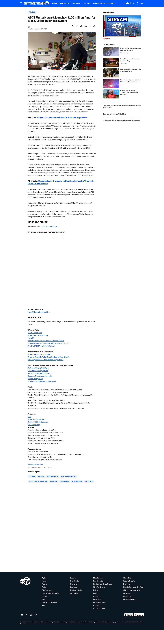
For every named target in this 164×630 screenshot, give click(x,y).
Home (44, 581)
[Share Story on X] (76, 26)
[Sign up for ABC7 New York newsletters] (36, 615)
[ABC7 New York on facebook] (22, 615)
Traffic (44, 587)
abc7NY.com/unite (50, 226)
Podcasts (96, 605)
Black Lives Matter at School (39, 354)
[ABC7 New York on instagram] (31, 615)
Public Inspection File (94, 622)
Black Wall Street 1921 (36, 419)
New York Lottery (98, 581)
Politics (95, 590)
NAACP (31, 338)
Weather (44, 584)
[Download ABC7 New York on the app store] (128, 614)
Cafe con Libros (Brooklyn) (38, 368)
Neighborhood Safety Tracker (102, 584)
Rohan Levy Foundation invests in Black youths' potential (62, 117)
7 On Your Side (47, 590)
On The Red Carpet (99, 602)
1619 (29, 416)
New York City (65, 3)
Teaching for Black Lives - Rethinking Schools (45, 359)
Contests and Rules (129, 599)
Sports (95, 596)
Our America (97, 599)
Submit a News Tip (129, 581)
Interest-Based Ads (83, 622)
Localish (44, 596)
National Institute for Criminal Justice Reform (46, 340)
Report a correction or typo (35, 464)
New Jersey (76, 3)
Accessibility (127, 596)
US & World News (99, 587)
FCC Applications (106, 622)
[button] (21, 3)
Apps (43, 605)
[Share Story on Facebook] (72, 26)
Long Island (86, 3)
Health (95, 593)
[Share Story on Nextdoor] (85, 26)
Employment (127, 584)
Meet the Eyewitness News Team (133, 587)
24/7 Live (54, 3)
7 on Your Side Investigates (50, 593)
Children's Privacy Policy (47, 622)
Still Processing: (34, 424)
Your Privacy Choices (34, 622)
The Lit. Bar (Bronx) (35, 378)
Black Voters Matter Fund (38, 335)
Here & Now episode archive (38, 312)
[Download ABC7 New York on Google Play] (139, 614)
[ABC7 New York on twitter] (26, 615)
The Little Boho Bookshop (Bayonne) (42, 381)
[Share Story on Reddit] (81, 26)
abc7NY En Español (99, 608)
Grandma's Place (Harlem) (38, 370)
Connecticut (112, 3)
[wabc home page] (25, 581)
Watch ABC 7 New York (49, 602)
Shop (43, 599)
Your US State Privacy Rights (61, 622)
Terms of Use (73, 622)
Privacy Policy (23, 622)
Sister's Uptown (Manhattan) (39, 373)
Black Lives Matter (35, 332)
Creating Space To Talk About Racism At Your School (48, 357)
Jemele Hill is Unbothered (38, 422)
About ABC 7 (127, 593)
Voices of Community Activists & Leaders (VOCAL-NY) (49, 343)
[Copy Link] (94, 26)
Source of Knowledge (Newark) (40, 376)
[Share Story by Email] (90, 26)
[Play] (122, 26)
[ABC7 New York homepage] (36, 3)
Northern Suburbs (99, 3)
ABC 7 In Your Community (131, 590)
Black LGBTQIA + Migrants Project (41, 346)
